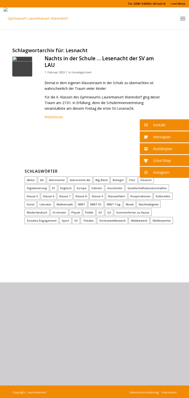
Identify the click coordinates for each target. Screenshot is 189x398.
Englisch (66, 188)
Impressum (168, 392)
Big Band (101, 180)
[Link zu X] (5, 3)
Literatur (45, 204)
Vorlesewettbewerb (112, 220)
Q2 (109, 212)
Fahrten (97, 188)
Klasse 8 (81, 196)
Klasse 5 (32, 196)
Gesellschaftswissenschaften (147, 188)
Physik (75, 212)
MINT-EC (96, 204)
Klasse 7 (64, 196)
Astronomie (57, 180)
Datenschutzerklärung (144, 392)
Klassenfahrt (116, 196)
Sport (65, 220)
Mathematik (65, 204)
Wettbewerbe (162, 220)
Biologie (118, 180)
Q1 (100, 212)
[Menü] (182, 18)
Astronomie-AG (80, 180)
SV (76, 220)
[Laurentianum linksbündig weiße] (36, 18)
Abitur (31, 180)
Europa (81, 188)
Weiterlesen (54, 117)
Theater (88, 220)
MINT (81, 204)
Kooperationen (140, 196)
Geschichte (114, 188)
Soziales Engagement (42, 220)
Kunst (30, 204)
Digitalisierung (37, 188)
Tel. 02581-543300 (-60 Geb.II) (146, 3)
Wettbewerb (139, 220)
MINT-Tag (114, 204)
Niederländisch (37, 212)
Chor (132, 180)
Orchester (59, 212)
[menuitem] (146, 3)
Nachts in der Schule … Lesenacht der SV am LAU (99, 61)
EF (53, 188)
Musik (130, 204)
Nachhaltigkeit (148, 204)
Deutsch (146, 180)
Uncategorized (81, 72)
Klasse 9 (97, 196)
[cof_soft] (22, 67)
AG (42, 180)
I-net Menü (178, 3)
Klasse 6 (48, 196)
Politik (89, 212)
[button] (164, 125)
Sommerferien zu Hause (132, 212)
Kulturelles (163, 196)
